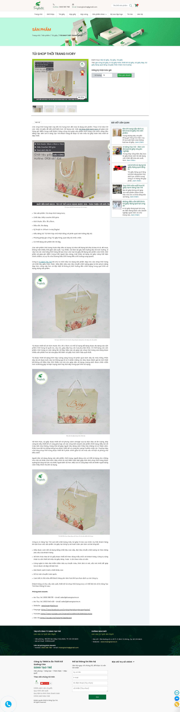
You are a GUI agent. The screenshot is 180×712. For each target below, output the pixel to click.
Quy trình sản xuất (41, 691)
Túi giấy (55, 35)
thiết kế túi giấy (128, 63)
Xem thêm (139, 142)
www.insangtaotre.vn (109, 642)
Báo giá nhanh (125, 75)
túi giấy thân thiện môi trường (119, 65)
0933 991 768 (64, 7)
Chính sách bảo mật (42, 696)
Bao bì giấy (105, 60)
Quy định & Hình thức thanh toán (47, 693)
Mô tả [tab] (37, 122)
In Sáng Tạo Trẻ (45, 262)
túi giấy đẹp (139, 63)
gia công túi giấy (102, 63)
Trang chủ (36, 35)
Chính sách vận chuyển (43, 688)
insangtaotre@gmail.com (87, 7)
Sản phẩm (46, 35)
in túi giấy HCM (115, 63)
